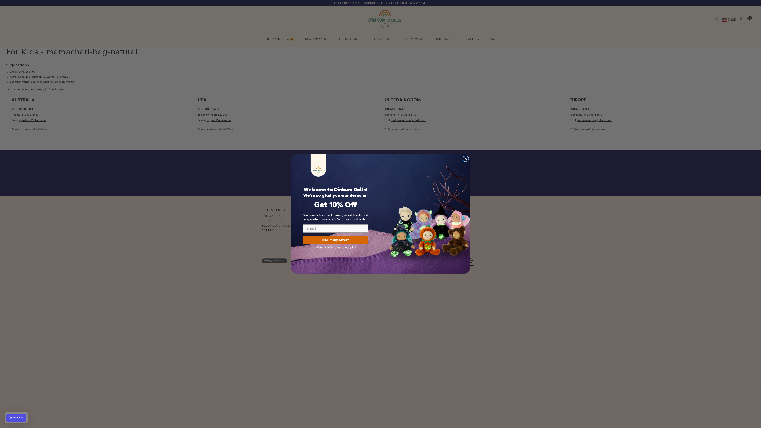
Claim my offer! (335, 240)
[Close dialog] (465, 158)
